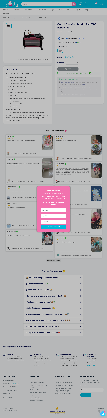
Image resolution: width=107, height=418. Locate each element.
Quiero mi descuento (53, 227)
